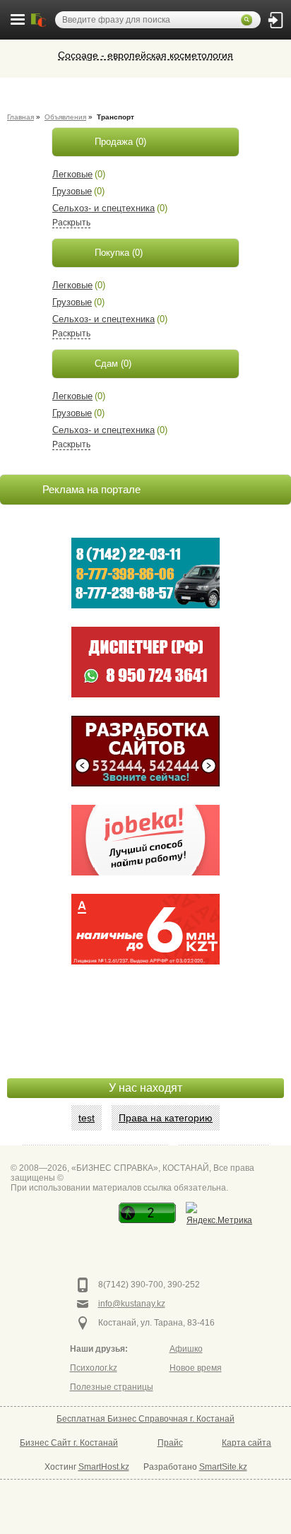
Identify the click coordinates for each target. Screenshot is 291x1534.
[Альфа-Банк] (145, 929)
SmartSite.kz (223, 1467)
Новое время (196, 1368)
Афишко (186, 1349)
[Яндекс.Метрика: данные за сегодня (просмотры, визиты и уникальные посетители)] (219, 1215)
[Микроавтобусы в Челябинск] (145, 662)
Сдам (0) (113, 363)
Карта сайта (246, 1443)
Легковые (78, 174)
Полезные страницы (111, 1387)
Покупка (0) (119, 252)
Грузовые (78, 191)
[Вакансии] (145, 840)
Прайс (170, 1443)
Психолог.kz (93, 1368)
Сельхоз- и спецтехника (109, 208)
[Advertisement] (145, 1043)
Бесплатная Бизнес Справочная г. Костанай (145, 1419)
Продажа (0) (120, 141)
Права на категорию (166, 1117)
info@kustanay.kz (131, 1304)
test (86, 1117)
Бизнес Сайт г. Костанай (69, 1443)
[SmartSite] (145, 751)
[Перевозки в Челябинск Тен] (145, 573)
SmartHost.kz (103, 1467)
